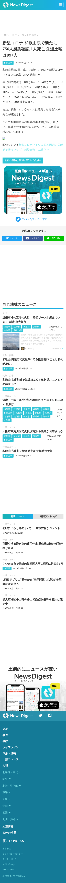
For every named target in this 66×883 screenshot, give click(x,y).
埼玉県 (7, 568)
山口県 (7, 416)
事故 (5, 741)
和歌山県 (31, 35)
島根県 (29, 413)
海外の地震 (9, 832)
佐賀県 (27, 416)
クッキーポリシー (11, 859)
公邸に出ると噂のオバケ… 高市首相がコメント (31, 528)
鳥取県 (19, 413)
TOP (5, 35)
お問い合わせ (9, 864)
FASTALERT (8, 870)
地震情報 (8, 826)
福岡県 (17, 416)
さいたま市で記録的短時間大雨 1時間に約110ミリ (33, 563)
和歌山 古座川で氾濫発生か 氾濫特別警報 (28, 450)
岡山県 (38, 413)
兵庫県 (36, 326)
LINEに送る (55, 238)
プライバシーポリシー (13, 854)
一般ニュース (17, 35)
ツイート (13, 238)
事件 (5, 735)
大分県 (7, 420)
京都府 (17, 326)
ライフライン (11, 747)
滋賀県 (7, 326)
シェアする (34, 238)
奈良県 (7, 330)
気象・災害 (8, 355)
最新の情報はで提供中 (22, 160)
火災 (5, 313)
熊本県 (46, 416)
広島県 (48, 413)
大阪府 (27, 326)
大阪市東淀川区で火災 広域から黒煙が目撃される (33, 431)
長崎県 (36, 416)
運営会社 (7, 848)
